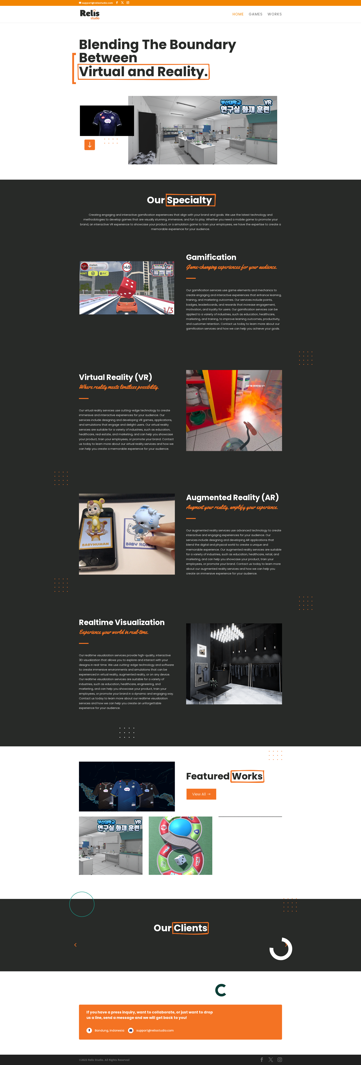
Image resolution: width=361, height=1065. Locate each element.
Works (275, 15)
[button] (75, 969)
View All (199, 794)
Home (238, 15)
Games (256, 15)
